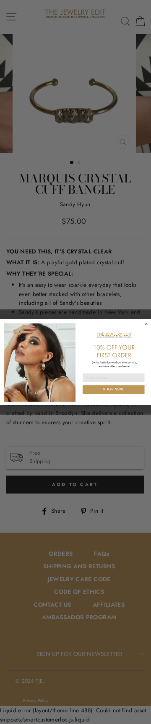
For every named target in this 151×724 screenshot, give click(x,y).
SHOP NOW (113, 389)
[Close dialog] (146, 323)
